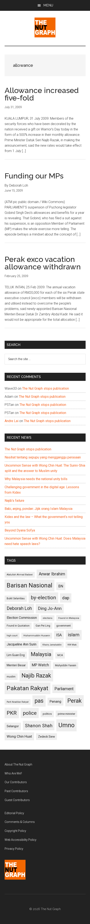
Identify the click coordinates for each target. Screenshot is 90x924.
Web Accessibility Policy (20, 839)
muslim (11, 676)
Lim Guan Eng (16, 655)
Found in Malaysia (68, 618)
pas (39, 700)
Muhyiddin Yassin (65, 665)
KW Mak (72, 644)
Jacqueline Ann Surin (21, 644)
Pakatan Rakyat (27, 688)
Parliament (63, 688)
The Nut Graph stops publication (45, 388)
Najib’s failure (14, 501)
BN (60, 586)
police (30, 713)
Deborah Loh (19, 608)
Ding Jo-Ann (50, 608)
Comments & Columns (20, 822)
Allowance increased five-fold (42, 94)
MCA (60, 655)
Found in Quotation (18, 625)
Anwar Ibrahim (52, 573)
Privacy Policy (14, 848)
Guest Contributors (17, 800)
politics (47, 713)
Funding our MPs (34, 175)
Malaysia (41, 654)
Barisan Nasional (29, 585)
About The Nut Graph (18, 764)
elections (47, 618)
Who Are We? (13, 773)
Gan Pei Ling (43, 625)
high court (12, 635)
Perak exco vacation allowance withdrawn (43, 263)
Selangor (13, 726)
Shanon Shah (38, 725)
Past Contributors (16, 791)
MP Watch (40, 665)
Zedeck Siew (46, 736)
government (63, 625)
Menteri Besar (16, 665)
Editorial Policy (14, 813)
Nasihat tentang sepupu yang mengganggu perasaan (43, 457)
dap (65, 597)
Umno (66, 725)
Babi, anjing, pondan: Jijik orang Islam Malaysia (38, 509)
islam (74, 635)
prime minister (66, 713)
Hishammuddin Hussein (36, 635)
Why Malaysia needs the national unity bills (36, 479)
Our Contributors (16, 782)
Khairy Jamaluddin (52, 644)
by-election (43, 598)
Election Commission (22, 618)
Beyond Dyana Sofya (20, 530)
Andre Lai (11, 421)
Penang (55, 701)
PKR (12, 713)
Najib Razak (36, 675)
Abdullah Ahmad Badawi (20, 574)
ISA (59, 635)
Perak (74, 700)
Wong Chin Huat (19, 736)
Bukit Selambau (16, 598)
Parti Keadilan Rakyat (17, 702)
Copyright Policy (15, 830)
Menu (48, 5)
